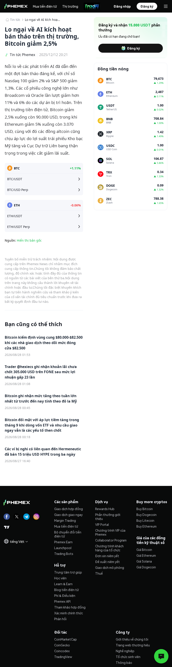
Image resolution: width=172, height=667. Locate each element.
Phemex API (62, 601)
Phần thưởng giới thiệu (107, 517)
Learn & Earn (63, 584)
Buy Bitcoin (144, 509)
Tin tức (15, 19)
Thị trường (70, 6)
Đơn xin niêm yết (107, 556)
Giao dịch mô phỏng (109, 567)
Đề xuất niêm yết (107, 562)
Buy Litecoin (145, 520)
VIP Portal (102, 524)
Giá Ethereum (146, 555)
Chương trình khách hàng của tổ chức (109, 548)
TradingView (63, 657)
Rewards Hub (104, 509)
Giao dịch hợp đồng (68, 509)
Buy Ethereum (146, 526)
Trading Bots (63, 554)
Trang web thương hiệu (133, 645)
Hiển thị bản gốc (29, 240)
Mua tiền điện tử (45, 6)
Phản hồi (60, 619)
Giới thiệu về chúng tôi (132, 639)
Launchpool (62, 548)
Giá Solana (144, 561)
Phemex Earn (63, 542)
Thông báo (124, 663)
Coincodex (62, 651)
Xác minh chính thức (68, 613)
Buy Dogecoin (146, 515)
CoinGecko (62, 645)
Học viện (60, 578)
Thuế (99, 573)
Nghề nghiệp (125, 651)
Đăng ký (133, 48)
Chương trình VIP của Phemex (110, 532)
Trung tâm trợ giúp (68, 572)
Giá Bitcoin (144, 550)
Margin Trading (65, 520)
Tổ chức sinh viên (128, 657)
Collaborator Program (111, 540)
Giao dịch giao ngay (68, 515)
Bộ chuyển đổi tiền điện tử (67, 534)
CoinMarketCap (65, 639)
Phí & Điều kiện (64, 595)
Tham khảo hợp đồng (70, 607)
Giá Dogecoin (146, 567)
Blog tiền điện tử (66, 590)
